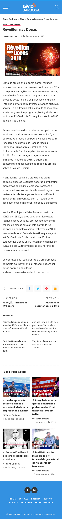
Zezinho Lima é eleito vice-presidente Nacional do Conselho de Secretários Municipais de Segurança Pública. (45, 328)
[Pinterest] (46, 288)
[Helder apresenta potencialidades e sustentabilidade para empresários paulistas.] (16, 387)
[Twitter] (37, 288)
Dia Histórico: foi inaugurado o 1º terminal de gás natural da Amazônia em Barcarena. (45, 459)
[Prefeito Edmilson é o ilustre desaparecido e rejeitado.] (16, 439)
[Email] (55, 288)
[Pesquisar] (56, 7)
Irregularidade (42, 391)
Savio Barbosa (10, 36)
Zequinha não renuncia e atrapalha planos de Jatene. (44, 344)
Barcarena (40, 443)
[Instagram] (34, 490)
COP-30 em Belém (13, 391)
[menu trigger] (7, 7)
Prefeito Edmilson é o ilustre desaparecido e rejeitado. (16, 456)
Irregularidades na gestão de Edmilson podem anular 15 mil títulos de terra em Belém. (44, 407)
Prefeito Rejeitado (15, 443)
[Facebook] (29, 288)
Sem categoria (11, 24)
